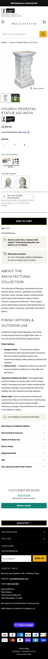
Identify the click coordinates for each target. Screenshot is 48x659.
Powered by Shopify (24, 654)
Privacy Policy (24, 648)
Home (4, 42)
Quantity (4, 139)
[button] (5, 98)
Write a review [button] (24, 505)
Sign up (39, 558)
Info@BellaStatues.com (19, 578)
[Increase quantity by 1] (24, 144)
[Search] (43, 34)
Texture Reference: (10, 155)
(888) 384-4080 (13, 584)
